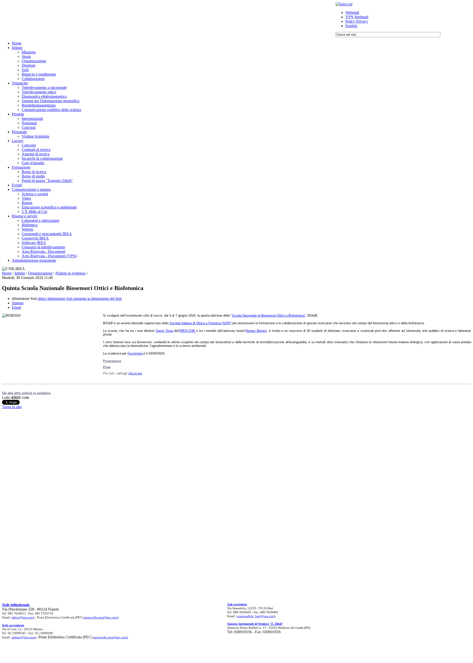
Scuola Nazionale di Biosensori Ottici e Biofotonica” (268, 315)
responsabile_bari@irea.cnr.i (256, 616)
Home (7, 273)
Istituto (20, 273)
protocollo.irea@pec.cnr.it (101, 617)
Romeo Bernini (256, 331)
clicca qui (135, 373)
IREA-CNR (188, 331)
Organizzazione (40, 273)
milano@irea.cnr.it (24, 637)
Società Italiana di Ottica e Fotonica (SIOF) (200, 323)
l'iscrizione (135, 353)
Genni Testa (164, 331)
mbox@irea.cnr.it (23, 617)
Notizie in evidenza (70, 273)
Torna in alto (12, 407)
